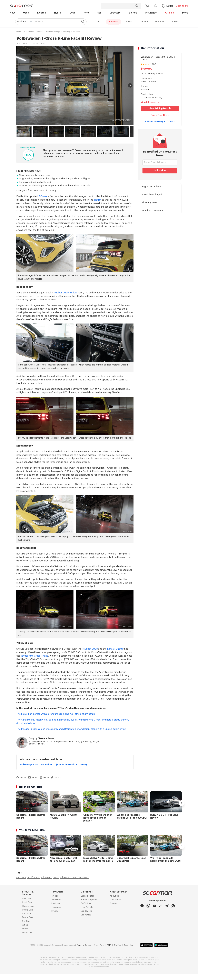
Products (55, 904)
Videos (175, 22)
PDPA (109, 945)
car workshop (93, 962)
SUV (156, 957)
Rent (86, 13)
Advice (144, 22)
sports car (98, 957)
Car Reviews (86, 911)
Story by (41, 739)
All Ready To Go (149, 202)
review (37, 877)
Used (26, 13)
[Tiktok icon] (160, 905)
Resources (27, 933)
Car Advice (86, 915)
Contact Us (115, 900)
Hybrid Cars (27, 910)
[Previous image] (20, 85)
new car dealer (81, 960)
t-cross (56, 877)
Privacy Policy (99, 945)
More (185, 13)
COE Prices (86, 904)
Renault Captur (115, 649)
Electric (41, 13)
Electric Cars (28, 906)
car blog (63, 964)
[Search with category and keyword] (137, 6)
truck (45, 960)
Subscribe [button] (160, 170)
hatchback (133, 957)
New (12, 13)
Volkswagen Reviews (71, 32)
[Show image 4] (72, 131)
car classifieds (69, 957)
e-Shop (133, 13)
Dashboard (182, 6)
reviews (40, 32)
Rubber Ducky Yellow (65, 293)
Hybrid (57, 13)
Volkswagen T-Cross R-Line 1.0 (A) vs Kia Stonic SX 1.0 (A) (53, 765)
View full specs (148, 102)
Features (159, 22)
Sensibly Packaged (151, 194)
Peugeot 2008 (90, 649)
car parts (75, 962)
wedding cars (143, 964)
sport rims (120, 962)
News (129, 22)
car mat (128, 962)
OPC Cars (124, 957)
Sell (99, 13)
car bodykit (104, 962)
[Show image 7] (121, 131)
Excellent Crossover (152, 210)
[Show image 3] (56, 131)
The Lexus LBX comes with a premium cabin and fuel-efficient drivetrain (55, 714)
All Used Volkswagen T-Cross (160, 122)
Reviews (21, 21)
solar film (53, 962)
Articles (169, 13)
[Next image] (130, 85)
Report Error (128, 945)
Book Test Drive (160, 115)
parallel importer (94, 960)
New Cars (26, 899)
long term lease (116, 964)
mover (144, 962)
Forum (25, 929)
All (98, 22)
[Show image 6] (104, 131)
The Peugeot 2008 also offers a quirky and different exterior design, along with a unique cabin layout (71, 729)
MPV (152, 957)
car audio (152, 960)
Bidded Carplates (89, 900)
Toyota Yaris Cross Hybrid (34, 656)
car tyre (112, 962)
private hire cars (130, 964)
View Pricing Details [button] (160, 108)
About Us (114, 896)
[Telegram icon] (167, 905)
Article (25, 925)
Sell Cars (26, 921)
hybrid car (107, 957)
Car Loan (26, 914)
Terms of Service (84, 945)
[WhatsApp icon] (173, 905)
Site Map (117, 945)
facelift (30, 877)
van (40, 960)
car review (21, 877)
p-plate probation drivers (99, 967)
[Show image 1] (24, 131)
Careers (113, 904)
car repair (83, 962)
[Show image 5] (88, 131)
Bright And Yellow (151, 187)
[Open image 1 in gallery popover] (74, 85)
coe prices (74, 964)
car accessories (64, 962)
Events (54, 911)
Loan (73, 13)
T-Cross (43, 196)
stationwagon (144, 957)
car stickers (137, 962)
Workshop (56, 900)
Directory (115, 13)
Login (169, 6)
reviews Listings (53, 32)
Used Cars (27, 902)
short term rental (102, 964)
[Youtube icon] (154, 905)
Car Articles (29, 32)
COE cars (116, 957)
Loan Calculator (88, 907)
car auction (106, 960)
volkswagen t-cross (69, 877)
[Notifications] (155, 6)
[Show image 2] (40, 131)
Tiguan (97, 200)
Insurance (151, 13)
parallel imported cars (58, 960)
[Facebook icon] (142, 905)
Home (18, 32)
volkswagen (46, 877)
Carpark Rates (87, 896)
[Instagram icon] (148, 905)
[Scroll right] (131, 131)
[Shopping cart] (147, 6)
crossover (84, 877)
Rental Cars (27, 917)
